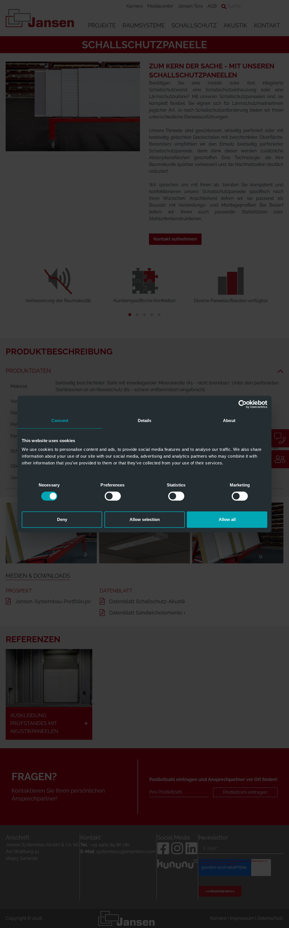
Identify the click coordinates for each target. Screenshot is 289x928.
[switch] (113, 496)
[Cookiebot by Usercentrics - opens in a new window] (242, 404)
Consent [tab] (59, 420)
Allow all (227, 519)
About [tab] (229, 420)
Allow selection (145, 519)
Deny (62, 519)
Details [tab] (145, 420)
